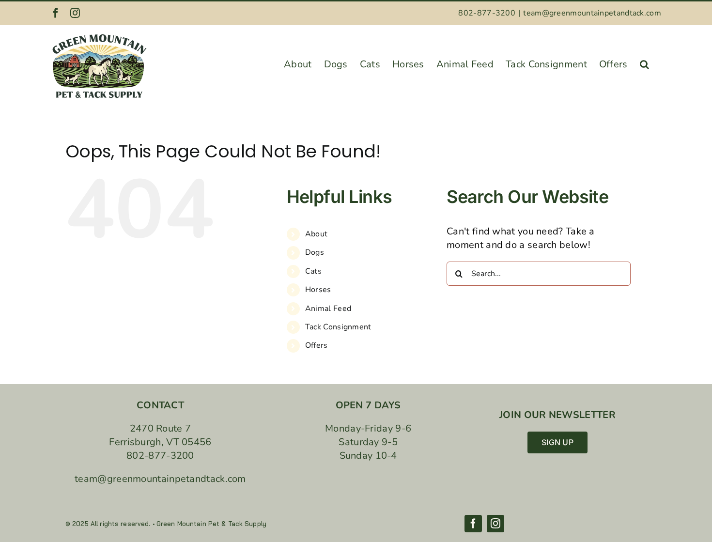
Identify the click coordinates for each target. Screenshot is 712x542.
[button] (644, 61)
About (316, 234)
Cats (313, 271)
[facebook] (473, 523)
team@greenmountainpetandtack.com (592, 13)
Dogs (314, 252)
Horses (318, 289)
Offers (316, 345)
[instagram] (495, 523)
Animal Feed (328, 308)
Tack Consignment (338, 327)
